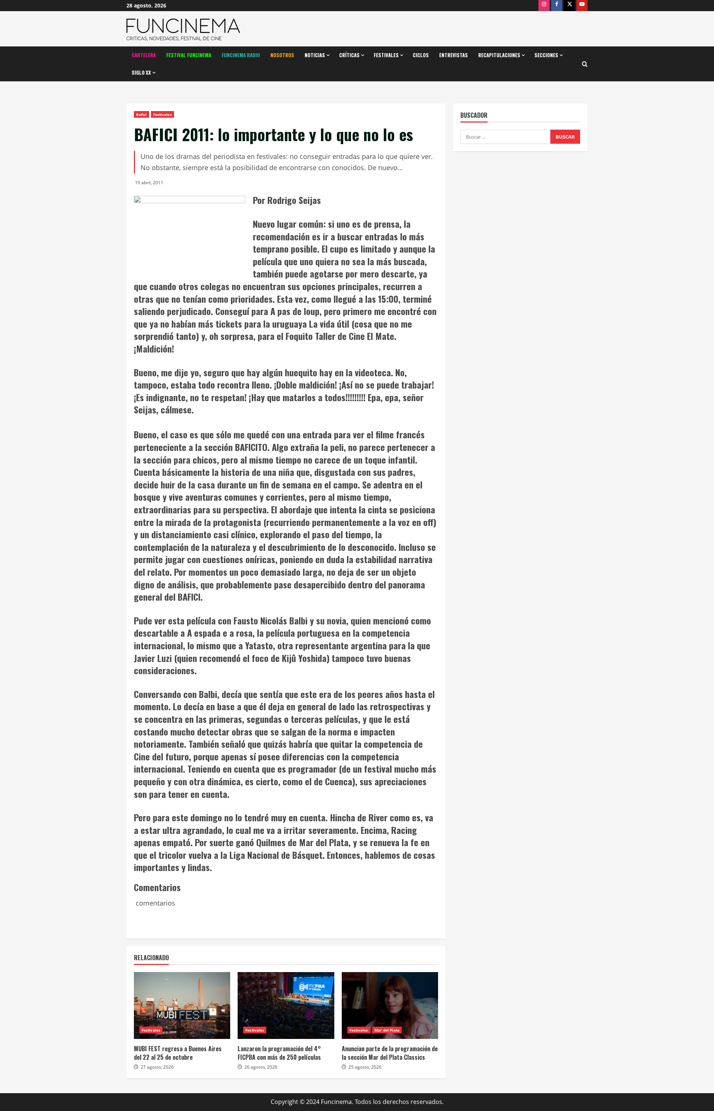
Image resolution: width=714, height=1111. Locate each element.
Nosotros (282, 55)
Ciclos (421, 55)
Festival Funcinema (188, 55)
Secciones (546, 55)
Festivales (386, 55)
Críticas (349, 55)
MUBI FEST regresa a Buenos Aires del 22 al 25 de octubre (178, 1052)
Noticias (315, 55)
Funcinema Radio (241, 55)
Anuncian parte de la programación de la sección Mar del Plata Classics (390, 1052)
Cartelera (144, 55)
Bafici (141, 114)
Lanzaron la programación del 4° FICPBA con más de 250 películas (279, 1052)
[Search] (585, 64)
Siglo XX (141, 72)
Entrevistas (453, 55)
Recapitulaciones (499, 55)
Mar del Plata (386, 1030)
